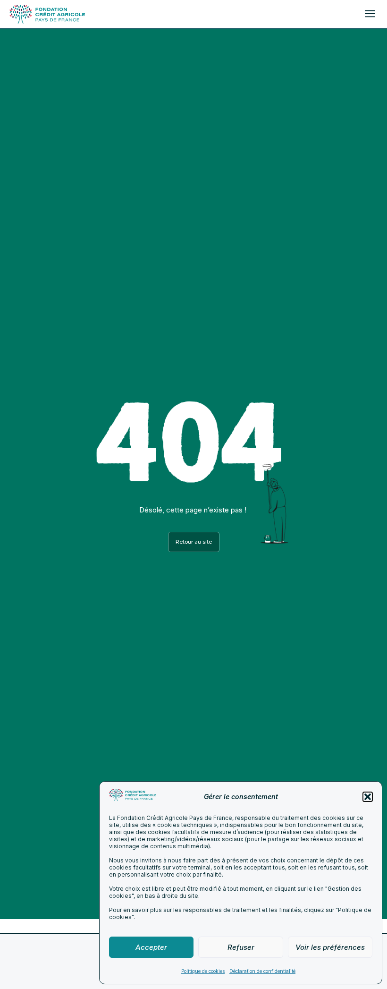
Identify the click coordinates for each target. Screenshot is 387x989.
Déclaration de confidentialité (262, 971)
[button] (367, 796)
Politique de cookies (203, 971)
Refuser (240, 947)
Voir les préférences (330, 947)
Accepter (151, 947)
